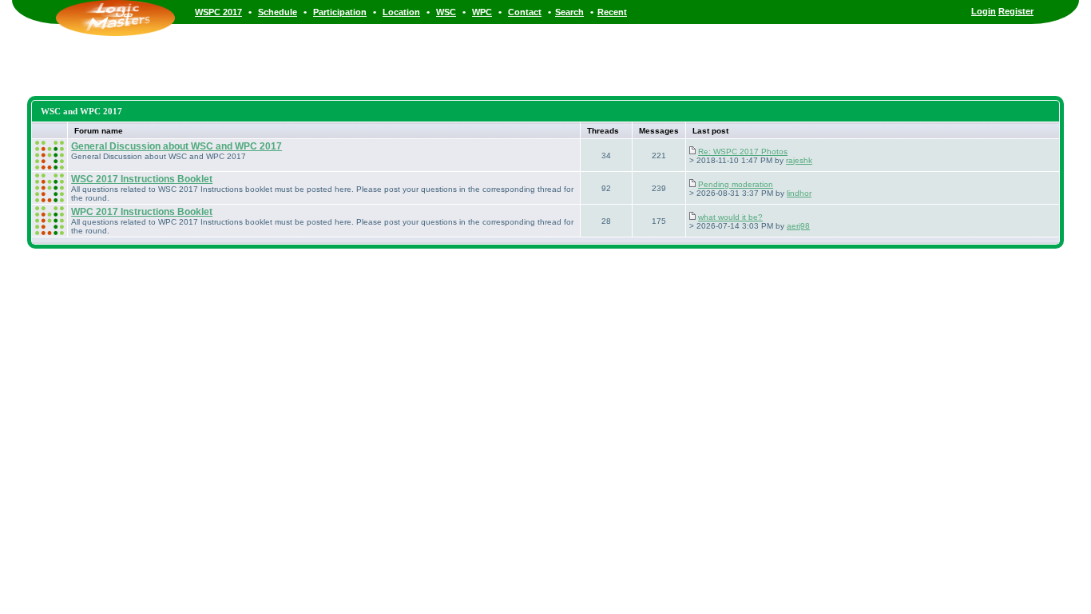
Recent (612, 12)
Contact (525, 12)
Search (569, 12)
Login (983, 11)
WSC (446, 12)
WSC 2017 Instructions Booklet (141, 179)
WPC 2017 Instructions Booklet (141, 211)
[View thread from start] (692, 151)
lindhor (799, 193)
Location (401, 12)
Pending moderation (735, 184)
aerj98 (798, 225)
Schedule (277, 12)
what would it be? (730, 217)
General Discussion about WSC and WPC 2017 (176, 146)
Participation (340, 12)
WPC (482, 12)
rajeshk (799, 160)
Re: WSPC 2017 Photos (743, 151)
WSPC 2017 (218, 12)
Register (1015, 11)
